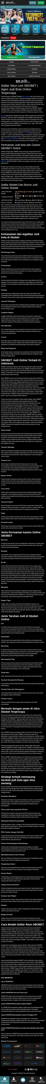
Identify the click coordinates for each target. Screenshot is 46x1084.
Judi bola (26, 133)
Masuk (41, 3)
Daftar (32, 3)
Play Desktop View (34, 57)
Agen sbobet (26, 96)
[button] (3, 16)
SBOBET (3, 161)
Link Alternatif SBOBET (11, 138)
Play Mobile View (12, 57)
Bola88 (3, 115)
